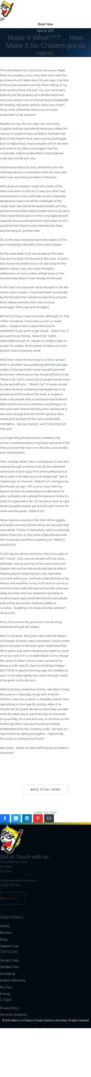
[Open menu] (2, 19)
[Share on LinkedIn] (27, 818)
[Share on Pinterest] (38, 818)
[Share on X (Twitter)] (16, 818)
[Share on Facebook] (5, 818)
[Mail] (49, 818)
